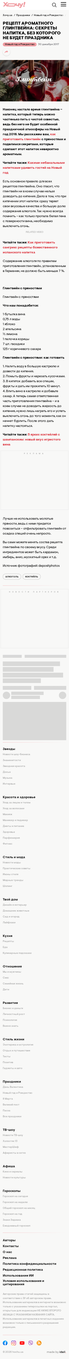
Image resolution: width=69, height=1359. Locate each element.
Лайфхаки (9, 922)
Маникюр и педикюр (15, 820)
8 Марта (8, 1099)
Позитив (8, 1062)
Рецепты (8, 941)
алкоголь (12, 576)
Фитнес (7, 844)
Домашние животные (16, 911)
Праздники (12, 1082)
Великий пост (11, 1105)
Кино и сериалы (12, 1172)
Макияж (7, 814)
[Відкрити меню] (63, 4)
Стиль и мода (14, 857)
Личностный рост (14, 1014)
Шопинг (7, 886)
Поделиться (6, 52)
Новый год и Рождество (19, 44)
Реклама (10, 1258)
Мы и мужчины (12, 972)
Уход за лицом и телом (17, 802)
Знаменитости (12, 760)
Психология (10, 1020)
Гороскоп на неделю (15, 1202)
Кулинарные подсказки (17, 953)
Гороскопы (11, 1191)
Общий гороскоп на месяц (19, 1208)
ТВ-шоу (9, 1130)
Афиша (9, 1166)
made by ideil (56, 1352)
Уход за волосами (13, 808)
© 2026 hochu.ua (13, 1352)
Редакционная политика (23, 1270)
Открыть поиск (54, 5)
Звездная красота (14, 766)
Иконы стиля (10, 874)
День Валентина (13, 1087)
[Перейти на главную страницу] (14, 5)
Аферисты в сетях (14, 1153)
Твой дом (10, 899)
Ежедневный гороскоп (16, 1226)
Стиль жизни (13, 1039)
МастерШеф (11, 1147)
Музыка (7, 778)
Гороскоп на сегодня (15, 1196)
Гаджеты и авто (12, 1068)
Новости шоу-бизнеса (16, 754)
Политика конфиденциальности (29, 1264)
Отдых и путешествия (16, 1051)
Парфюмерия (11, 838)
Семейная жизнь (13, 984)
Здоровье (9, 832)
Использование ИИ (18, 1275)
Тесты (6, 1056)
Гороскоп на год (12, 1214)
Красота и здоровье (19, 797)
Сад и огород (11, 917)
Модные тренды (13, 880)
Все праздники (12, 1116)
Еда (5, 947)
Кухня (7, 936)
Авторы (9, 1240)
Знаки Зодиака (12, 1220)
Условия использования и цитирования (23, 1283)
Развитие (10, 1003)
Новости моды (12, 862)
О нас (7, 1252)
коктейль (31, 576)
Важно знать (10, 1026)
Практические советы (16, 868)
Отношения (12, 966)
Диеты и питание (13, 826)
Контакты (11, 1246)
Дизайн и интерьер (15, 905)
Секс (6, 978)
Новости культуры (14, 1177)
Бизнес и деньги (13, 1008)
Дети (6, 989)
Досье (7, 772)
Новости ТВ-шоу (13, 1135)
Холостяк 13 (10, 1141)
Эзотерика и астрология (18, 1045)
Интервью (9, 784)
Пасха (6, 1111)
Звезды (9, 749)
